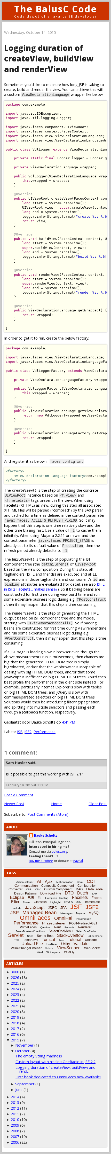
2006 (15, 1142)
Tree (61, 940)
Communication (26, 886)
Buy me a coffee (41, 861)
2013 (15, 1102)
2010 (15, 1119)
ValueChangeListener (26, 948)
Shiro (30, 936)
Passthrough (83, 918)
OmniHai (63, 918)
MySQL (95, 913)
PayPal (78, 861)
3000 (15, 971)
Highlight (55, 902)
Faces (96, 898)
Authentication (64, 882)
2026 (15, 977)
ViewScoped (69, 948)
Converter (15, 889)
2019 (15, 1017)
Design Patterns (25, 893)
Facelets (80, 897)
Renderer (84, 927)
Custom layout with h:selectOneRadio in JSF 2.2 (55, 1061)
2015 (15, 1040)
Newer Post (14, 803)
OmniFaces (35, 917)
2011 (15, 1113)
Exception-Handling (56, 898)
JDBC (52, 908)
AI (39, 881)
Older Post (98, 803)
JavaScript (34, 907)
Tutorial (74, 939)
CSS (28, 889)
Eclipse (17, 897)
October (22, 1050)
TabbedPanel (95, 936)
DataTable (94, 889)
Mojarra (80, 913)
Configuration (87, 886)
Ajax (48, 881)
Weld (40, 952)
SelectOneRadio (86, 931)
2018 (15, 1022)
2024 (15, 988)
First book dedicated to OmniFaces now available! (58, 1076)
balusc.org (59, 851)
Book (80, 882)
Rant (57, 927)
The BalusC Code (55, 9)
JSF (19, 731)
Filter (15, 901)
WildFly (69, 952)
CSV (38, 889)
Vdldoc (49, 948)
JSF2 (27, 731)
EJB (31, 898)
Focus (26, 902)
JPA (63, 908)
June (18, 1089)
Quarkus (45, 927)
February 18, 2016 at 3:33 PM (27, 785)
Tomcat (48, 939)
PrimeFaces (28, 927)
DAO (79, 889)
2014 (15, 1096)
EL (40, 898)
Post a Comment (18, 794)
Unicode (91, 940)
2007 (15, 1136)
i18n (79, 902)
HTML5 (68, 902)
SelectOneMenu (61, 931)
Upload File (32, 943)
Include (17, 908)
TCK (16, 940)
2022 (15, 1000)
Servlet (15, 935)
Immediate (92, 902)
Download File (50, 893)
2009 (15, 1125)
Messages (66, 913)
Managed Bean (39, 912)
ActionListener (24, 882)
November (24, 1045)
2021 (15, 1005)
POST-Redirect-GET (83, 923)
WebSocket (92, 948)
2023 (15, 994)
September (24, 1083)
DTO (69, 893)
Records (69, 927)
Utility (65, 944)
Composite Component (57, 886)
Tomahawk (30, 940)
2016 (15, 1034)
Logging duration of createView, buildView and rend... (55, 1069)
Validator (82, 943)
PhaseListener (54, 923)
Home (56, 803)
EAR (94, 893)
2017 (15, 1028)
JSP (14, 912)
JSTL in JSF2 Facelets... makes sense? (54, 587)
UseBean (52, 944)
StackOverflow (70, 935)
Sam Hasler (16, 762)
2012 (15, 1108)
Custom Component (58, 889)
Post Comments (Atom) (47, 814)
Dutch (82, 893)
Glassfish (40, 902)
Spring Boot (45, 936)
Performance (45, 731)
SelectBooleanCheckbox (30, 931)
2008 (15, 1130)
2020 (15, 1011)
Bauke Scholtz (46, 835)
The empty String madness (38, 1056)
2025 (15, 983)
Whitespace (53, 952)
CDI (91, 881)
